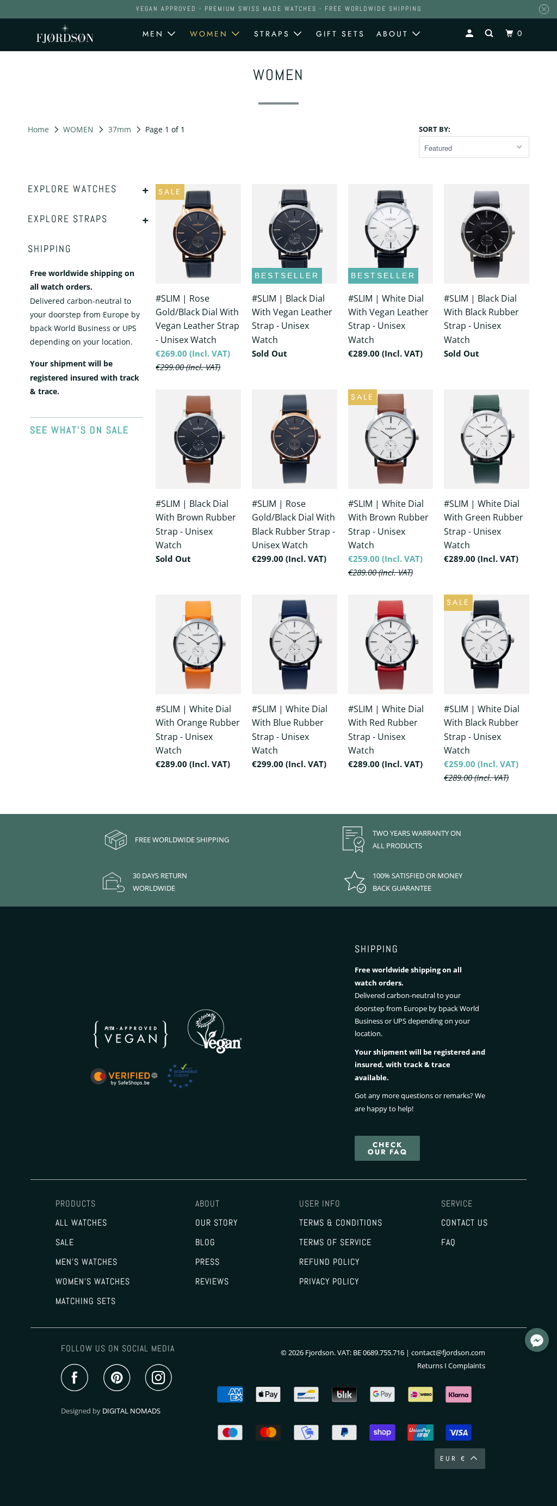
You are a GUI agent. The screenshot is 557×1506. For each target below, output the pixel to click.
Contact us (464, 1223)
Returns (430, 1365)
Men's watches (86, 1262)
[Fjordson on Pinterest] (119, 1378)
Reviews (212, 1281)
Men (155, 33)
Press (207, 1262)
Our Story (216, 1223)
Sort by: (434, 129)
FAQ (448, 1242)
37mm (120, 129)
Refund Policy (329, 1262)
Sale (64, 1242)
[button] (537, 1341)
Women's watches (92, 1281)
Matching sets (85, 1301)
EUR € (453, 1459)
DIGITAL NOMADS (131, 1411)
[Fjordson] (65, 33)
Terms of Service (335, 1242)
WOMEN (79, 129)
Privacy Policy (329, 1281)
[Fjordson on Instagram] (161, 1378)
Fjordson (319, 1352)
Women (211, 33)
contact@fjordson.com (448, 1352)
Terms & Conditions (340, 1223)
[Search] (490, 33)
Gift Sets (340, 33)
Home (39, 129)
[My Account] (471, 33)
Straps (274, 33)
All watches (81, 1223)
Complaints (466, 1365)
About (394, 33)
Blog (205, 1242)
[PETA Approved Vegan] (143, 1051)
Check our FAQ (387, 1148)
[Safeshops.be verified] (155, 1089)
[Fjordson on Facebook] (77, 1378)
